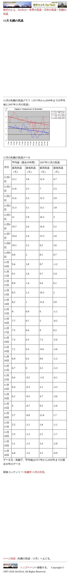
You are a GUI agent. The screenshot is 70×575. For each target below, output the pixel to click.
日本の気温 (50, 9)
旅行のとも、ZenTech (15, 9)
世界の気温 (35, 9)
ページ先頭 (9, 558)
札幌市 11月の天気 (34, 472)
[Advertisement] (35, 61)
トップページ (26, 567)
